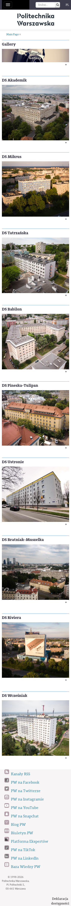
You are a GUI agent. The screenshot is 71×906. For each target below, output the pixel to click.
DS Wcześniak (14, 695)
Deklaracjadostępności (60, 901)
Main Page (12, 34)
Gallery (9, 44)
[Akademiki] (35, 19)
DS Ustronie (13, 462)
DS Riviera (11, 617)
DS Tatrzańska (15, 233)
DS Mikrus (11, 156)
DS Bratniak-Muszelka (23, 539)
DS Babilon (12, 309)
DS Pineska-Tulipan (20, 385)
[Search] (57, 5)
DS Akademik (14, 80)
